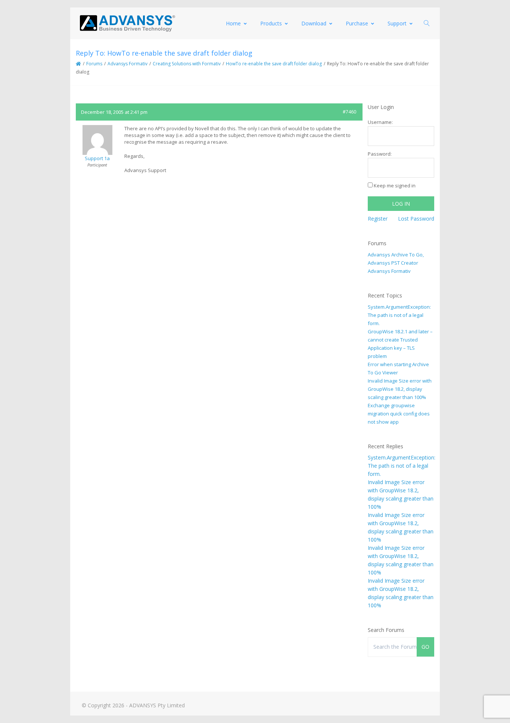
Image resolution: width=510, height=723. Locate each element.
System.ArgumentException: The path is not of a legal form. (399, 315)
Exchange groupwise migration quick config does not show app (399, 413)
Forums (94, 63)
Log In (401, 203)
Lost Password (416, 218)
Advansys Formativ (127, 63)
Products (271, 23)
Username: (380, 122)
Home (233, 23)
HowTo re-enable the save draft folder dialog (274, 63)
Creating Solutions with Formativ (187, 63)
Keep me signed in (395, 185)
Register (378, 218)
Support (397, 23)
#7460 (349, 112)
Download (313, 23)
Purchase (357, 23)
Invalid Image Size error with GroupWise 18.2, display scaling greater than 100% (400, 389)
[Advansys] (127, 23)
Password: (380, 153)
